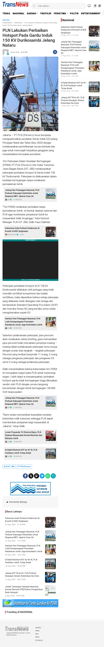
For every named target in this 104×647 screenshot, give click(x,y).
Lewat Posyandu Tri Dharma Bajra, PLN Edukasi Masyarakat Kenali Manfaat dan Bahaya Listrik (23, 435)
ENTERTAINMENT (90, 13)
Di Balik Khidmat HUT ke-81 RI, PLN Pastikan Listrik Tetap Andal (21, 451)
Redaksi (38, 628)
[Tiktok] (99, 6)
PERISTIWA (60, 13)
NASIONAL (18, 13)
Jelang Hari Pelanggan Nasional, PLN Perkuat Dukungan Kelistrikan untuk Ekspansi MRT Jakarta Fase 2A (22, 193)
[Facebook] (95, 6)
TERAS (6, 13)
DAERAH (31, 13)
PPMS (37, 631)
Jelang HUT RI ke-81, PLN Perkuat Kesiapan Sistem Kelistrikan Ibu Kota (72, 100)
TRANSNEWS (7, 22)
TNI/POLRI (45, 13)
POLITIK (74, 13)
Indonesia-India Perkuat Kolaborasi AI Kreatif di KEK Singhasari (22, 230)
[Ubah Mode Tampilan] (89, 6)
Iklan (37, 634)
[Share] (55, 52)
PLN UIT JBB (9, 466)
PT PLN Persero (24, 466)
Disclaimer (39, 640)
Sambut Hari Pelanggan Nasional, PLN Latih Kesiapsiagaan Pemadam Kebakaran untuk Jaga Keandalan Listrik (23, 321)
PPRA (37, 637)
